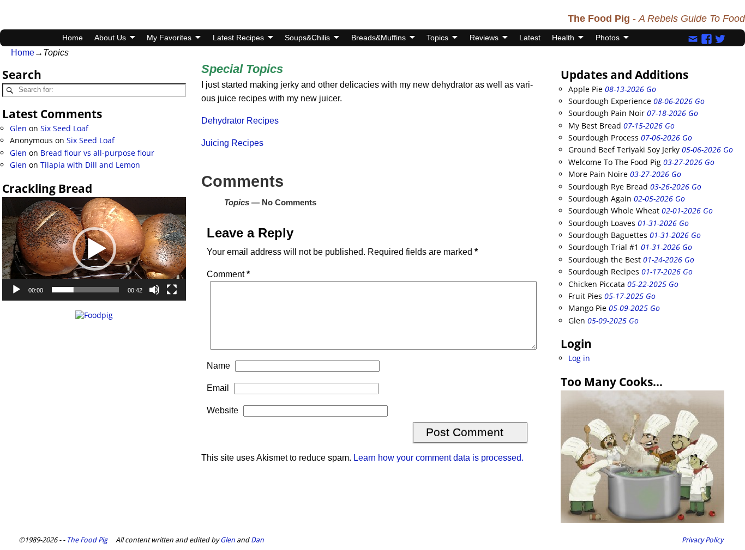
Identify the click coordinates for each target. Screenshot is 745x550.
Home (72, 37)
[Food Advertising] (94, 315)
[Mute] (154, 289)
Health (563, 37)
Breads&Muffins (378, 37)
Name (218, 365)
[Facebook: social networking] (706, 38)
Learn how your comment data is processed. (438, 457)
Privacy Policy (702, 540)
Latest (529, 37)
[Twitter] (720, 38)
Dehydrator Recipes (240, 120)
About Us (110, 37)
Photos (608, 37)
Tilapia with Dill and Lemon (90, 165)
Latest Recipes (238, 37)
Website (222, 410)
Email (218, 388)
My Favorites (169, 37)
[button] (94, 249)
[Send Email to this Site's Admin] (693, 38)
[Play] (16, 289)
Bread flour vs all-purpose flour (97, 153)
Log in (579, 358)
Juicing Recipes (232, 143)
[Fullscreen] (171, 289)
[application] (94, 249)
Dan (257, 540)
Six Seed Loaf (64, 128)
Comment (228, 274)
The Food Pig (87, 540)
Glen (18, 128)
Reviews (484, 37)
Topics (437, 37)
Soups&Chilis (307, 37)
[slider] (85, 289)
